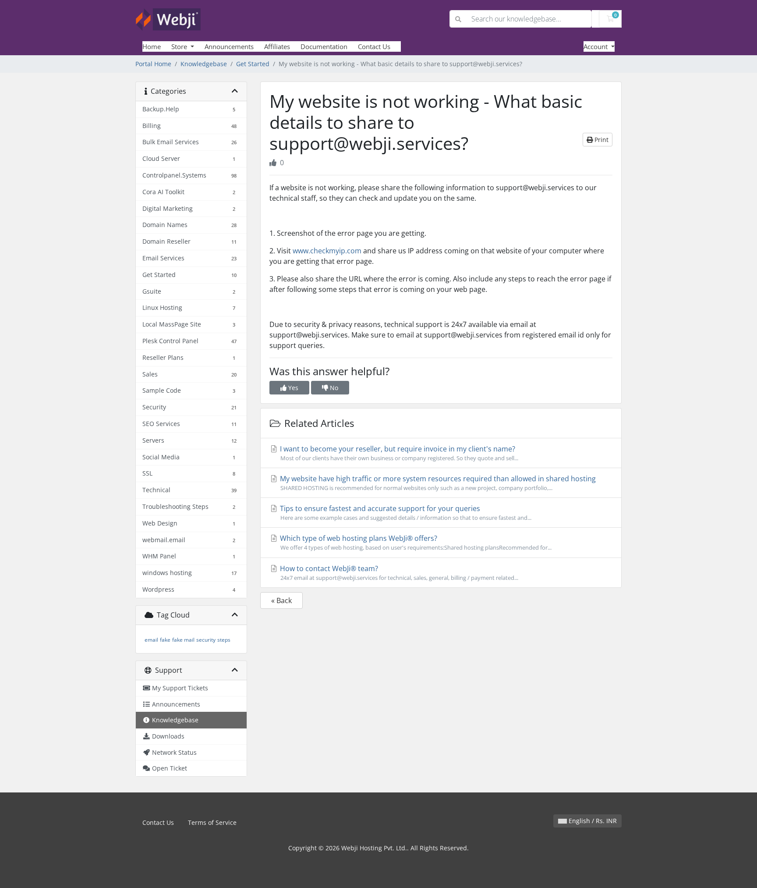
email (151, 639)
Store (180, 46)
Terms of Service (212, 822)
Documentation (324, 46)
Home (151, 46)
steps (223, 639)
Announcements (229, 46)
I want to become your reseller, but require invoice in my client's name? (398, 453)
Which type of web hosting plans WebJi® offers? (415, 542)
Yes (292, 388)
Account (596, 46)
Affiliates (277, 46)
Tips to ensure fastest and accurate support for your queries (404, 513)
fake (165, 639)
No (333, 388)
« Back (281, 600)
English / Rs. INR (592, 821)
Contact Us (374, 46)
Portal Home (153, 64)
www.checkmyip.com (327, 251)
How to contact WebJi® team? (398, 573)
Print (600, 139)
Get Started (252, 64)
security (206, 639)
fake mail (183, 639)
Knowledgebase (203, 64)
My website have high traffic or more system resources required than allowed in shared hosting (437, 483)
